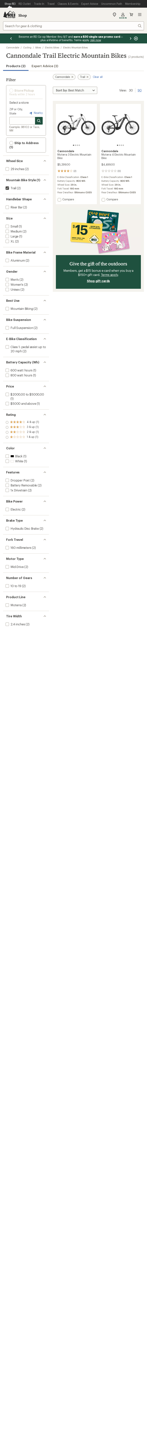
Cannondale (12, 47)
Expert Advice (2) (45, 66)
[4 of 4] (79, 145)
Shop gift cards (98, 281)
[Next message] (130, 38)
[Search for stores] (39, 121)
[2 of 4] (75, 145)
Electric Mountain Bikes (75, 47)
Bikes (38, 47)
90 (140, 90)
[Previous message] (11, 38)
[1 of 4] (73, 145)
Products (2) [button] (15, 66)
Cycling (27, 47)
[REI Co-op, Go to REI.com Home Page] (9, 14)
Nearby (38, 112)
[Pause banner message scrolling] (135, 38)
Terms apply (109, 275)
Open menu (140, 14)
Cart (131, 14)
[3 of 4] (77, 145)
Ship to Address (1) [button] (24, 145)
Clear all (98, 76)
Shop (22, 15)
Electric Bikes (52, 47)
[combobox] (73, 25)
